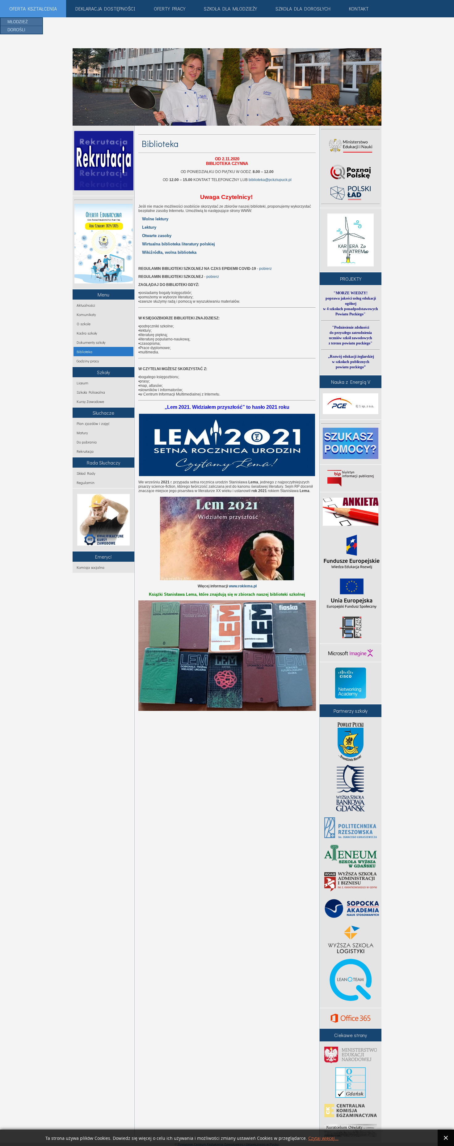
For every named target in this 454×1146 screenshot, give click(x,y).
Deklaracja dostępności (105, 8)
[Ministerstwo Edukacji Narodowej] (350, 1055)
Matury (82, 432)
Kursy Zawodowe (90, 401)
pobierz (265, 268)
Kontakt (359, 8)
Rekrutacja (85, 451)
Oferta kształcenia (33, 8)
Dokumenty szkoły (91, 342)
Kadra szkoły (87, 333)
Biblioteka (84, 351)
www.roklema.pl (243, 586)
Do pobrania (87, 441)
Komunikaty (86, 314)
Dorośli (16, 30)
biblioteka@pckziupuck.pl (270, 180)
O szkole (83, 323)
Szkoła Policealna (91, 392)
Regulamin (86, 482)
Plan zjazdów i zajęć (93, 423)
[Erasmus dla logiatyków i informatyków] (350, 627)
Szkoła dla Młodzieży (230, 8)
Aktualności (86, 305)
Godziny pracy (88, 360)
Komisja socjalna (90, 567)
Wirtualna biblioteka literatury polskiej (178, 244)
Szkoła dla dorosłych (302, 8)
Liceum (82, 382)
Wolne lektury (155, 219)
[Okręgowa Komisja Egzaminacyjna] (350, 1082)
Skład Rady (86, 473)
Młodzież (17, 21)
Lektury (149, 227)
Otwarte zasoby (156, 235)
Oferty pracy (169, 8)
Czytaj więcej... (323, 1138)
